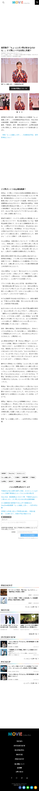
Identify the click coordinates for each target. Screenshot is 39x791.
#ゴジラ (22, 629)
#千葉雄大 (28, 54)
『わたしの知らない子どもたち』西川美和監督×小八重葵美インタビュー (23, 675)
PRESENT (19, 759)
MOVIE (19, 755)
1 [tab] (17, 112)
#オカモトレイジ (17, 53)
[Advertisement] (19, 24)
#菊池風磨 (15, 56)
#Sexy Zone (10, 53)
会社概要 (19, 768)
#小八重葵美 (15, 679)
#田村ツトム (10, 654)
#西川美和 (10, 679)
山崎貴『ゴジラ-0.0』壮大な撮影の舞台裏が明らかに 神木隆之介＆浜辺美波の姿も (29, 626)
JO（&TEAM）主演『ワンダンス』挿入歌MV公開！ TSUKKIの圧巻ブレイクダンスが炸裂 (9, 626)
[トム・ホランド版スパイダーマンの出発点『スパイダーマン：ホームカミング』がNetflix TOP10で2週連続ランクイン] (3, 668)
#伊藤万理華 (22, 54)
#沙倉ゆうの (16, 654)
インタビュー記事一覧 (30, 658)
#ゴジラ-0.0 (26, 629)
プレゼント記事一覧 (31, 607)
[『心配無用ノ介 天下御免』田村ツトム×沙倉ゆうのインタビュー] (3, 652)
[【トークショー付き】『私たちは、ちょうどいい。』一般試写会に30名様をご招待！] (3, 592)
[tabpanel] (19, 101)
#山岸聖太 (3, 56)
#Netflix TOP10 (15, 671)
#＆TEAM (2, 629)
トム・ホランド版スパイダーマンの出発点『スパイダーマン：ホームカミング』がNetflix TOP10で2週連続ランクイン (23, 667)
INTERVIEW (19, 746)
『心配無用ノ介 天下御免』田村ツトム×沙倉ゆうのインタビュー (22, 650)
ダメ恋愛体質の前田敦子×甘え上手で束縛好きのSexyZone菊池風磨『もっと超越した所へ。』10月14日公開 (19, 505)
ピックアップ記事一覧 (30, 683)
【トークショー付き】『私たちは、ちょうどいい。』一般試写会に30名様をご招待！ (23, 591)
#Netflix (10, 671)
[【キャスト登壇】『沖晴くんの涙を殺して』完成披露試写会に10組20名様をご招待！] (3, 600)
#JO (6, 629)
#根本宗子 (9, 56)
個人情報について (19, 764)
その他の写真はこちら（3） (19, 88)
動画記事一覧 (33, 634)
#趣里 (19, 56)
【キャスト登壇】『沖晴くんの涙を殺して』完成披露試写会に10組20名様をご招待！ (23, 599)
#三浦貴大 (16, 54)
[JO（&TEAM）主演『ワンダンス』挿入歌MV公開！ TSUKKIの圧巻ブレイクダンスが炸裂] (9, 619)
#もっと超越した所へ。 (7, 54)
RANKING (19, 750)
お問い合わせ (19, 771)
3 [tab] (21, 112)
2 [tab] (19, 112)
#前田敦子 (3, 53)
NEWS (19, 741)
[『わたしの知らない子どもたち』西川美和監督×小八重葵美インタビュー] (3, 676)
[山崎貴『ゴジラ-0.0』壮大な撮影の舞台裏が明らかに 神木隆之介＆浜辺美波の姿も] (29, 619)
